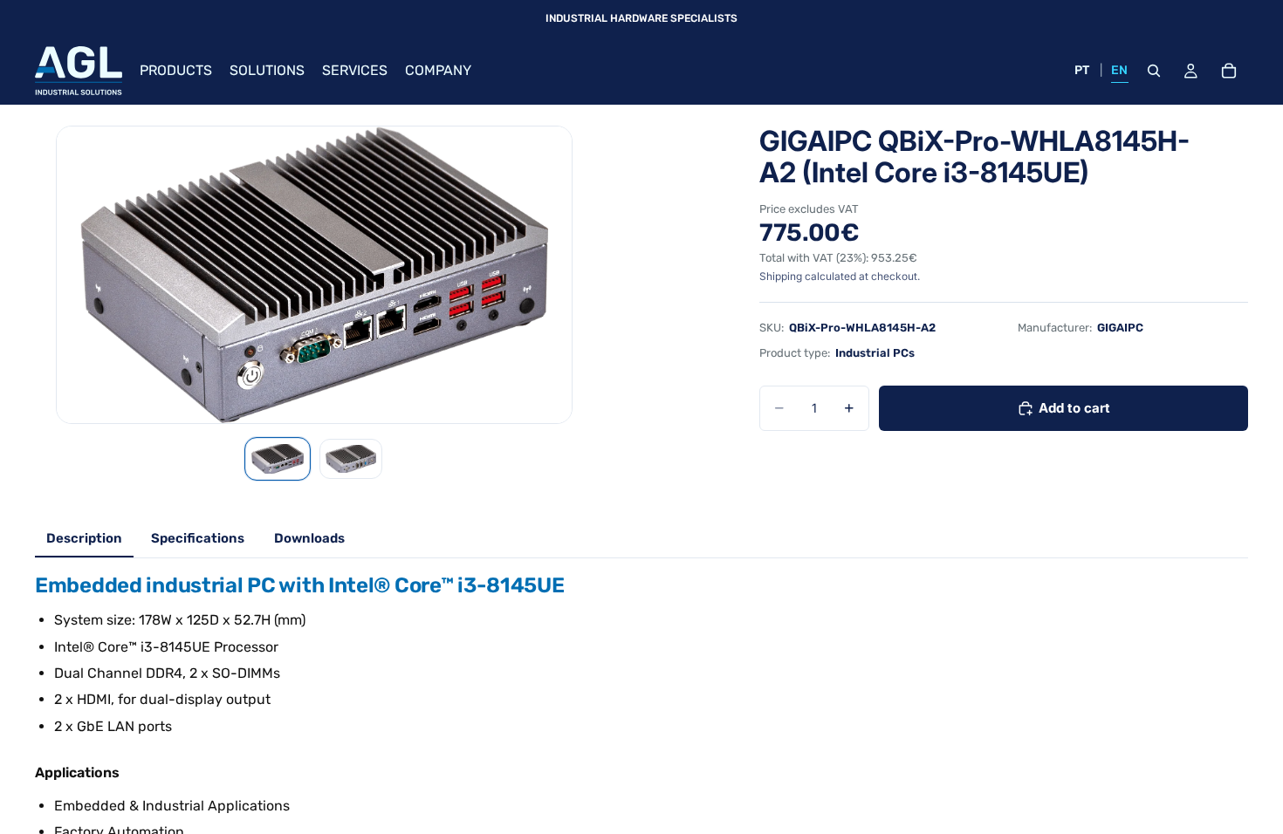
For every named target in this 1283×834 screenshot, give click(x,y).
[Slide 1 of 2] (277, 459)
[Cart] (1229, 70)
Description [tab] (84, 538)
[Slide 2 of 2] (350, 459)
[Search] (1154, 70)
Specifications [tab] (197, 538)
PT (1082, 70)
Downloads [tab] (309, 538)
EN (1120, 70)
